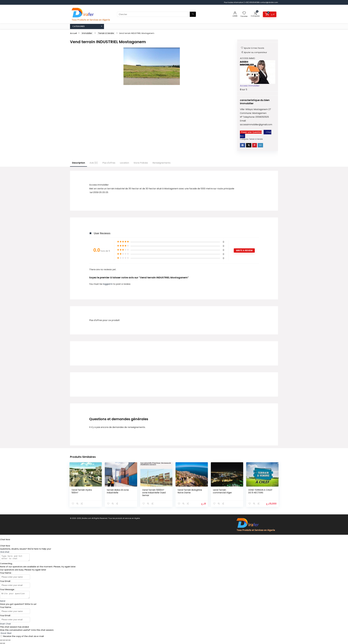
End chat (4, 551)
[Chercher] (193, 14)
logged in (108, 284)
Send (2, 600)
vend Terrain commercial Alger (222, 491)
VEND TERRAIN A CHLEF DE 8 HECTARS (260, 491)
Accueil (73, 33)
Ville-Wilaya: (247, 109)
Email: (243, 120)
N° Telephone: (247, 116)
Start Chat (5, 623)
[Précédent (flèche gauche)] (1, 643)
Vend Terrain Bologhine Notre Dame (190, 491)
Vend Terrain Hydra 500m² (82, 491)
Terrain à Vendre (106, 33)
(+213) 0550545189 (252, 2)
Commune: (246, 113)
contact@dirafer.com (269, 2)
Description (78, 162)
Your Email (5, 581)
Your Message (7, 589)
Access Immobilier (250, 85)
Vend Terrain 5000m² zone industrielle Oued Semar (154, 492)
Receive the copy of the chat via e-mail (23, 636)
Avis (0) (94, 162)
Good (3, 633)
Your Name (6, 572)
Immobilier (87, 33)
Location (124, 162)
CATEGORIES (78, 26)
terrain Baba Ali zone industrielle (118, 491)
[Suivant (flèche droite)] (4, 643)
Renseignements (161, 162)
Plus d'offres (108, 162)
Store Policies (141, 162)
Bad (9, 633)
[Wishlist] (244, 13)
